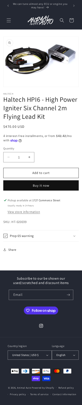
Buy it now (41, 185)
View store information (24, 212)
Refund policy (66, 387)
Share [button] (12, 250)
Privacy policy (18, 394)
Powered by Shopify (43, 387)
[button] (9, 20)
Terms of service (39, 394)
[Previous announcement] (8, 6)
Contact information (64, 394)
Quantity (8, 148)
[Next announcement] (74, 6)
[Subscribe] (68, 295)
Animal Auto (24, 387)
